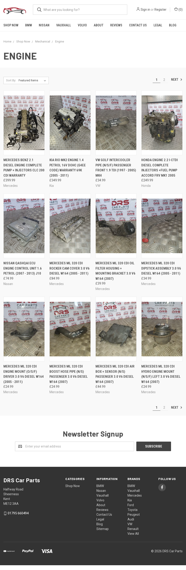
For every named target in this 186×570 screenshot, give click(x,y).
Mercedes (134, 495)
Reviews (116, 25)
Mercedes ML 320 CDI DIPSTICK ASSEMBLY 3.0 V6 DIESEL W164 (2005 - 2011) (161, 268)
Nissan (44, 25)
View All (133, 533)
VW (129, 524)
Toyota (132, 510)
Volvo (82, 25)
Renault (133, 529)
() (180, 9)
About (98, 25)
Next (175, 79)
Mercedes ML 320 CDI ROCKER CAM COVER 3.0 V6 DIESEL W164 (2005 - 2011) (69, 268)
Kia (129, 500)
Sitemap (102, 529)
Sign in (145, 9)
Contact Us (138, 25)
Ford (130, 505)
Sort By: (11, 80)
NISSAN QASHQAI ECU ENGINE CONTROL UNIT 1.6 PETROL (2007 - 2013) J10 (22, 268)
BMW (28, 25)
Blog (172, 25)
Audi (130, 519)
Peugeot (133, 514)
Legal (158, 25)
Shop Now (10, 25)
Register (160, 9)
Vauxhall (63, 25)
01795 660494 (18, 513)
